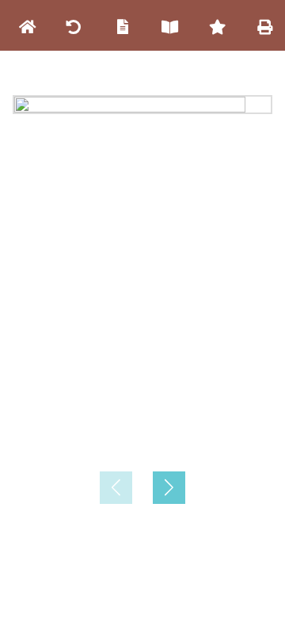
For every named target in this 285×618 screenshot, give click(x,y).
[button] (169, 487)
